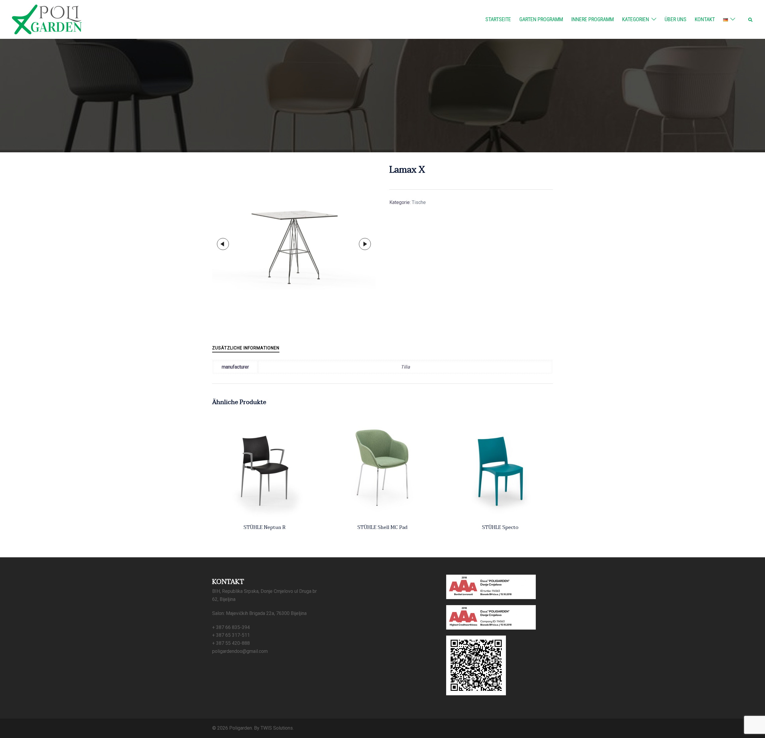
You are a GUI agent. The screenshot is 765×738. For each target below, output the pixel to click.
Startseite (498, 19)
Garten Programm (541, 19)
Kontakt (705, 19)
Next (365, 244)
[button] (750, 19)
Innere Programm (592, 19)
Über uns (675, 19)
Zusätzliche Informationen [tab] (245, 348)
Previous (223, 244)
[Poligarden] (47, 19)
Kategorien (635, 19)
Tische (419, 202)
